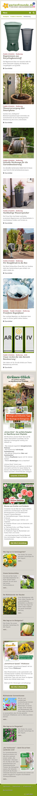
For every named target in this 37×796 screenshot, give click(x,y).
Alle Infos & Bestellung (18, 687)
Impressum (6, 786)
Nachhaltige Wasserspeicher (16, 212)
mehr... (5, 779)
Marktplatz (6, 16)
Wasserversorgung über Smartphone (14, 109)
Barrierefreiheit (8, 790)
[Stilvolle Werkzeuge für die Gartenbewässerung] (18, 143)
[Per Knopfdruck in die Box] (18, 243)
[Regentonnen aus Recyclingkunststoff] (18, 36)
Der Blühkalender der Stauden (14, 595)
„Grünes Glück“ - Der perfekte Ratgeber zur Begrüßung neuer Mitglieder (18, 433)
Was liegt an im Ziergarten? (13, 726)
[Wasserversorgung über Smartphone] (18, 89)
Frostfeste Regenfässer (13, 313)
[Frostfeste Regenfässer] (18, 293)
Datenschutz (16, 786)
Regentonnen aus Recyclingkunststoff (12, 57)
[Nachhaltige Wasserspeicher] (18, 193)
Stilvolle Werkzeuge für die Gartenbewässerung (15, 163)
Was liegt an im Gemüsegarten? (14, 552)
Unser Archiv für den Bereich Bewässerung (16, 358)
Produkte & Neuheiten (16, 16)
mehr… (20, 561)
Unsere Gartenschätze (11, 573)
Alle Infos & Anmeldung (18, 543)
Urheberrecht (27, 786)
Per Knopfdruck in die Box (15, 262)
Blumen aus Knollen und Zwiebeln (16, 506)
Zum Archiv (8, 367)
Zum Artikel (8, 68)
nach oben (29, 794)
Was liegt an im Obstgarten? (13, 620)
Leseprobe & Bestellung (18, 476)
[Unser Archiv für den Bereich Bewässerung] (18, 339)
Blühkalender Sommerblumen (13, 696)
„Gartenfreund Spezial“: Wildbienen (16, 664)
